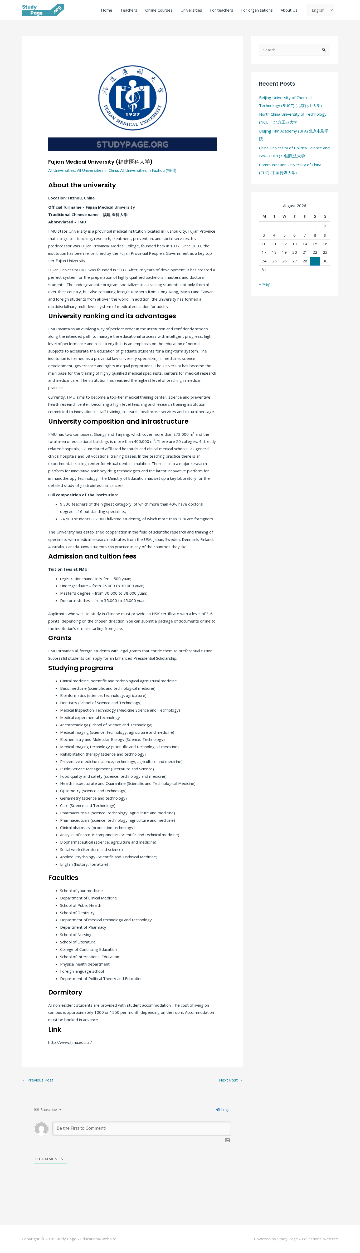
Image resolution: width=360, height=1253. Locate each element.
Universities (191, 10)
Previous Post (37, 1080)
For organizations (257, 10)
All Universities (61, 170)
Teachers (128, 10)
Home (106, 10)
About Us (289, 10)
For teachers (221, 10)
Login (225, 1109)
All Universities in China (97, 170)
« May (264, 284)
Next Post (231, 1080)
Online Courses (159, 10)
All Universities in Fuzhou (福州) (148, 170)
